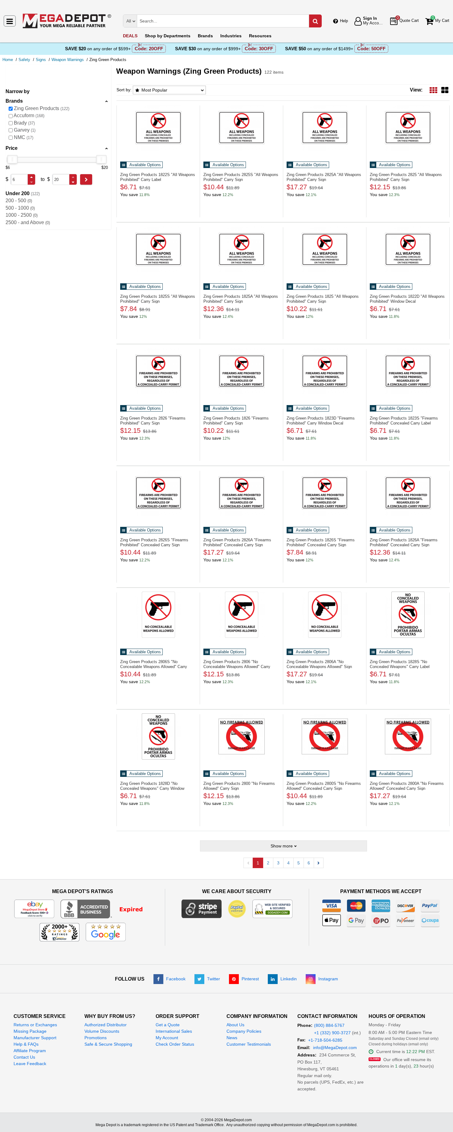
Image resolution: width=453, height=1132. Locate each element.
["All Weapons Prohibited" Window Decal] (408, 249)
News (231, 1037)
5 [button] (298, 862)
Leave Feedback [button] (30, 1063)
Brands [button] (14, 101)
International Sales (174, 1031)
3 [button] (278, 862)
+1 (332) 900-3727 (332, 1032)
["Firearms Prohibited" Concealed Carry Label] (408, 371)
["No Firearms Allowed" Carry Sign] (241, 736)
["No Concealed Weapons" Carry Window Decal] (158, 736)
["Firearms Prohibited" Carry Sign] (158, 371)
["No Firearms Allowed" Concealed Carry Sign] (324, 736)
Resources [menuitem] (260, 35)
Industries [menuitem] (231, 35)
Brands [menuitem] (205, 35)
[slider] (12, 159)
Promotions (95, 1037)
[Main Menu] (10, 21)
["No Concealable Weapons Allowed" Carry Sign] (158, 615)
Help (344, 20)
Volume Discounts (101, 1031)
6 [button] (309, 862)
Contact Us (24, 1057)
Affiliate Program (30, 1050)
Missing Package (30, 1031)
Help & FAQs (26, 1044)
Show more (282, 845)
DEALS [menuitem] (130, 35)
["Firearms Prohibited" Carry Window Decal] (324, 371)
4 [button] (288, 862)
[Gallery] (445, 90)
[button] (31, 177)
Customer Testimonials (248, 1044)
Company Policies (243, 1031)
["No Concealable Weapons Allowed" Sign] (324, 615)
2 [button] (268, 862)
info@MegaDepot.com (335, 1047)
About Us (235, 1024)
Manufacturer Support (35, 1037)
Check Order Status (175, 1044)
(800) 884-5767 (329, 1025)
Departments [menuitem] (167, 35)
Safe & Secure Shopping (108, 1044)
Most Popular (154, 90)
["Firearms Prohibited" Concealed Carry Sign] (158, 493)
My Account (167, 1037)
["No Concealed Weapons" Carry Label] (408, 615)
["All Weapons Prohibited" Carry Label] (158, 128)
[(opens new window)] (105, 908)
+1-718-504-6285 (325, 1040)
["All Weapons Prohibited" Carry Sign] (241, 128)
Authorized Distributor (105, 1024)
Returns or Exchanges (35, 1024)
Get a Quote (168, 1024)
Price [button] (12, 148)
